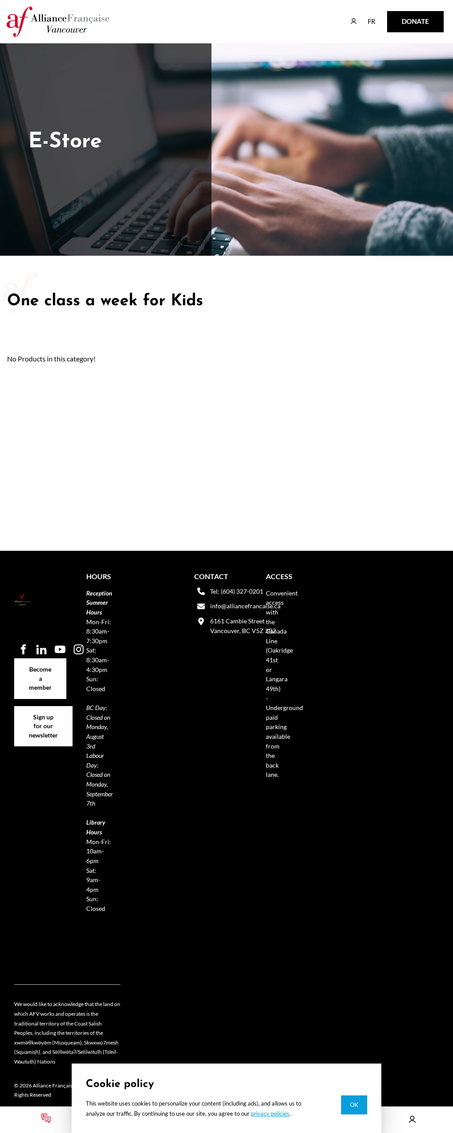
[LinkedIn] (41, 649)
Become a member (40, 663)
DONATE (401, 17)
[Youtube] (60, 649)
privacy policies (270, 1113)
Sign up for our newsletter (43, 715)
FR (365, 17)
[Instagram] (79, 649)
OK (354, 1104)
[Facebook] (23, 649)
